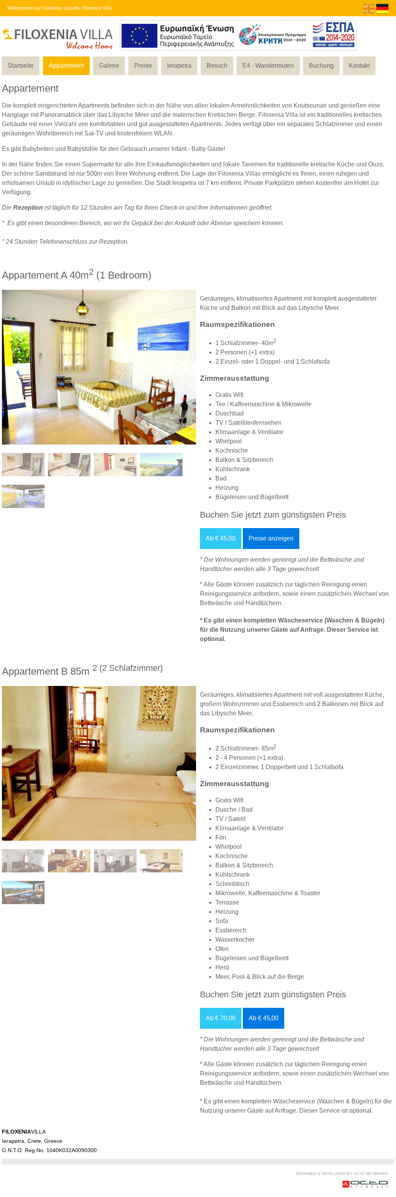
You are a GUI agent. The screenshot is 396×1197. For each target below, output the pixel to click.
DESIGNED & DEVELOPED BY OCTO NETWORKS (342, 1173)
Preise (143, 65)
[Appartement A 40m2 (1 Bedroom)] (119, 446)
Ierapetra (179, 65)
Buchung (321, 65)
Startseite (21, 65)
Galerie (109, 65)
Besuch (217, 65)
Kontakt (359, 65)
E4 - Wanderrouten (268, 65)
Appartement (66, 65)
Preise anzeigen (271, 538)
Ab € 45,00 (221, 538)
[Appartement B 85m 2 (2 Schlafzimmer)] (119, 842)
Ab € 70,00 (221, 1018)
